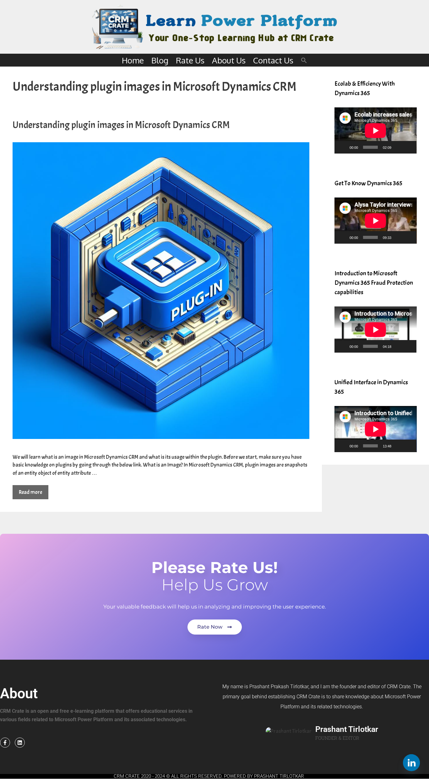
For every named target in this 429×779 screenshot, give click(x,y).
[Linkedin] (20, 743)
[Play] (342, 147)
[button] (304, 60)
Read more (30, 492)
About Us (229, 60)
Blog (159, 60)
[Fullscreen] (408, 147)
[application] (375, 130)
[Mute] (398, 147)
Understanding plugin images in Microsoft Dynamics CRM (121, 125)
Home (133, 60)
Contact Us (273, 60)
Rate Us (190, 60)
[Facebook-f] (5, 743)
